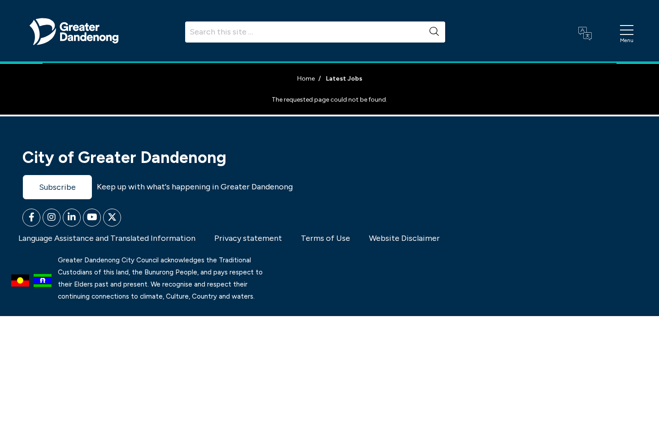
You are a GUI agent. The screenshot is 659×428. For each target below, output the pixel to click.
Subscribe (57, 187)
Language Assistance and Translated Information (106, 238)
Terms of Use (325, 238)
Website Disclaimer (404, 238)
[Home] (74, 31)
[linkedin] (72, 218)
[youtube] (92, 218)
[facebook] (31, 218)
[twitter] (112, 218)
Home (306, 78)
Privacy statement (248, 238)
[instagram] (52, 218)
